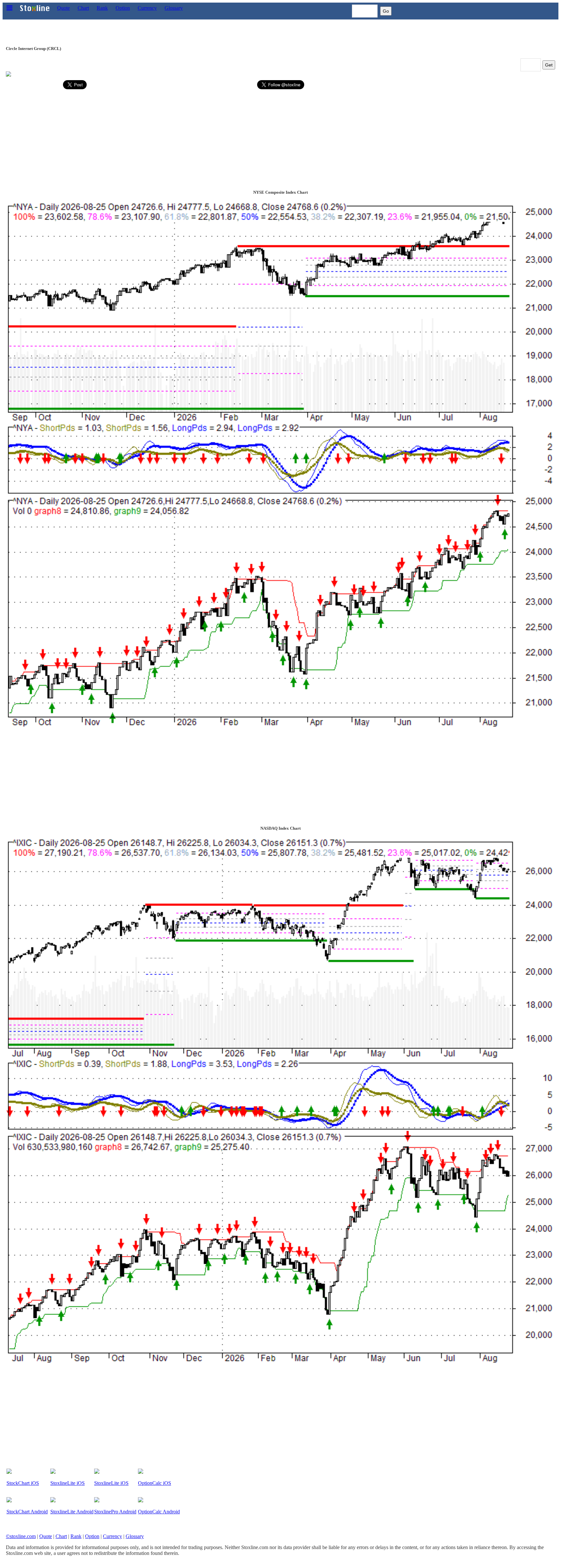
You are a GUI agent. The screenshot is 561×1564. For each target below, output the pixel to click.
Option (123, 8)
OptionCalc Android (159, 1511)
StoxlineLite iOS (67, 1483)
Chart (83, 8)
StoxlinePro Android (115, 1511)
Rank (102, 8)
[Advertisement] (200, 137)
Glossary (174, 8)
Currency (147, 8)
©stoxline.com (21, 1536)
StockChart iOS (22, 1483)
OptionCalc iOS (154, 1483)
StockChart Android (27, 1511)
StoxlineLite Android (72, 1511)
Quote (63, 8)
